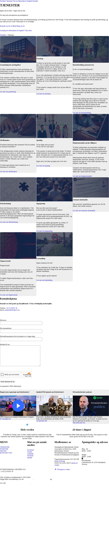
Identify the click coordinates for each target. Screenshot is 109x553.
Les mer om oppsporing (44, 231)
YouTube (30, 456)
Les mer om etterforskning (9, 222)
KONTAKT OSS (6, 453)
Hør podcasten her (79, 423)
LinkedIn (30, 454)
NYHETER (4, 449)
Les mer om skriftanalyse (8, 171)
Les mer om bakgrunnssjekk (82, 176)
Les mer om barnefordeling (82, 113)
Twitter (29, 452)
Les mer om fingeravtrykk (9, 295)
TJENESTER (4, 447)
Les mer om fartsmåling (44, 280)
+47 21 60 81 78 (11, 308)
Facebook (30, 450)
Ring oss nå (20, 26)
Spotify (29, 457)
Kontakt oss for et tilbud (8, 26)
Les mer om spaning (43, 166)
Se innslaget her (5, 419)
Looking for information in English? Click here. (16, 30)
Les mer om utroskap (43, 94)
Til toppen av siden (63, 469)
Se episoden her (41, 421)
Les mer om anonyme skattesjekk (84, 210)
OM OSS (3, 451)
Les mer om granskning (8, 92)
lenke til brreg (59, 461)
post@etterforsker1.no (12, 310)
